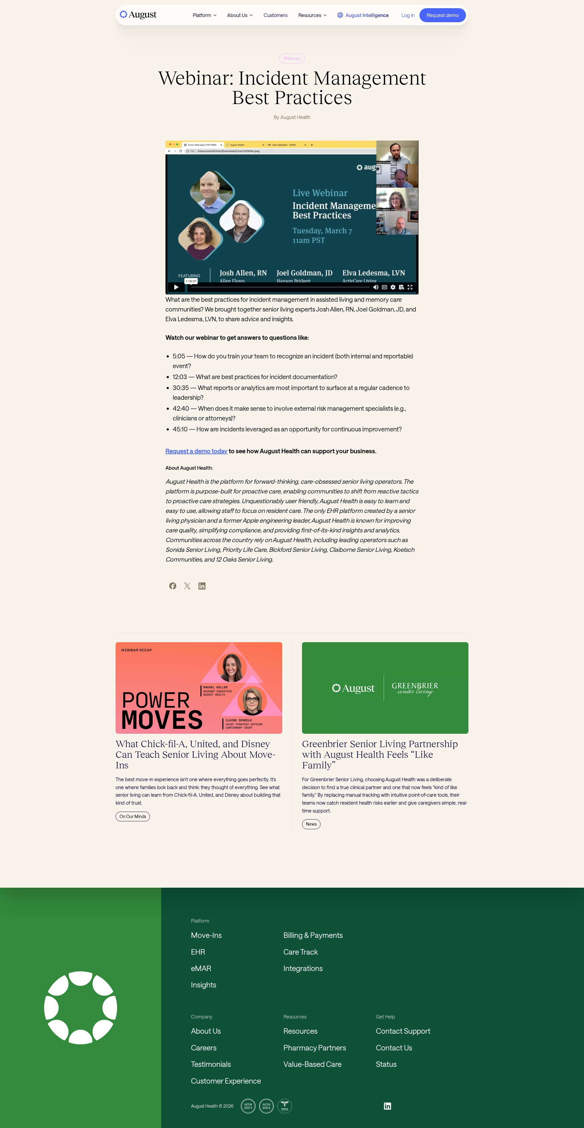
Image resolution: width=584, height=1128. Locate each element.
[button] (204, 15)
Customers (275, 15)
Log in (408, 15)
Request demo (443, 15)
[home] (138, 15)
